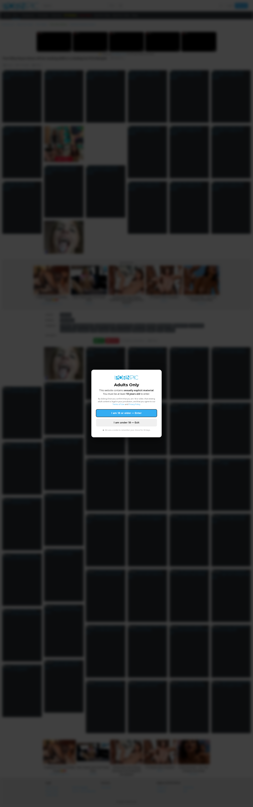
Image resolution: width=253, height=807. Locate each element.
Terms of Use (118, 404)
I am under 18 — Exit (126, 422)
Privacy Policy (134, 404)
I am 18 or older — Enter (126, 413)
